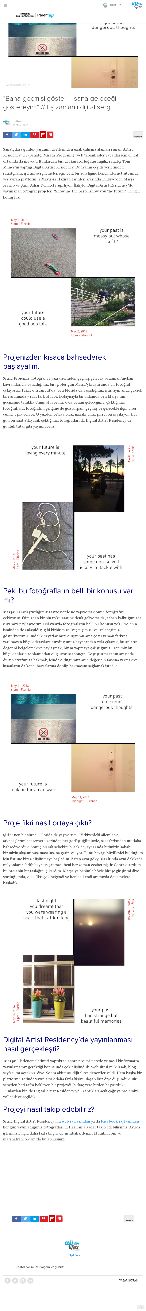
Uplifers (17, 121)
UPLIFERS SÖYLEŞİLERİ (18, 85)
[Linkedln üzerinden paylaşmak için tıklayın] (25, 135)
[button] (5, 5)
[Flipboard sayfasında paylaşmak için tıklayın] (43, 134)
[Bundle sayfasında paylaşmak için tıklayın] (50, 135)
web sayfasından (76, 1122)
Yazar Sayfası (128, 1280)
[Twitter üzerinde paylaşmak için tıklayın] (16, 135)
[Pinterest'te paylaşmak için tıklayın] (34, 135)
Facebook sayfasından (120, 1122)
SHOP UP (115, 5)
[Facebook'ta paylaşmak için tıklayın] (7, 135)
